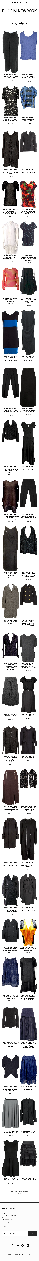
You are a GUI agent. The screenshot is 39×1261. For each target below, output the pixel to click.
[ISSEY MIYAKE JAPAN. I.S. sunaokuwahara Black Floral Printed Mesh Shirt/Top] (10, 193)
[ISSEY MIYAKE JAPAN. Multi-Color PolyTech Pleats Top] (28, 932)
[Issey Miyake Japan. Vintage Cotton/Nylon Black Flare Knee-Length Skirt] (28, 281)
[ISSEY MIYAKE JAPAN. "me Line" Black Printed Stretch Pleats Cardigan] (28, 778)
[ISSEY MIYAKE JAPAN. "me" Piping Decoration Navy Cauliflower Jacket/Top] (10, 645)
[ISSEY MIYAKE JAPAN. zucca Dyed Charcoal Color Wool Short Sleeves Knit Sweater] (28, 647)
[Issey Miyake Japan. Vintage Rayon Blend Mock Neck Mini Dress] (10, 237)
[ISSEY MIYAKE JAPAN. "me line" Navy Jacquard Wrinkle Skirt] (10, 972)
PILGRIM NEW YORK (25, 1254)
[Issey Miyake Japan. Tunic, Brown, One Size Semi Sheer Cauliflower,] (10, 496)
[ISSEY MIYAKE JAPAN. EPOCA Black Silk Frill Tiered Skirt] (28, 1153)
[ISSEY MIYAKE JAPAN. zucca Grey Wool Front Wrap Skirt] (10, 691)
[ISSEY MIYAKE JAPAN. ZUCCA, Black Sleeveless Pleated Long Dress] (28, 332)
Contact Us (5, 1221)
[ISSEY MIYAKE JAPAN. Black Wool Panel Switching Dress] (28, 442)
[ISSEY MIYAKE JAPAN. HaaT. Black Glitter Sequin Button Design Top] (10, 149)
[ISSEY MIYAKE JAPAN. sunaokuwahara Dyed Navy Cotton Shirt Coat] (28, 740)
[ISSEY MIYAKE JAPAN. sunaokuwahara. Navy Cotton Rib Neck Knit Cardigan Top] (10, 1066)
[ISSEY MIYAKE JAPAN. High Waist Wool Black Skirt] (10, 548)
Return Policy (6, 1223)
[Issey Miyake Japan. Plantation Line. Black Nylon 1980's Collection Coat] (10, 890)
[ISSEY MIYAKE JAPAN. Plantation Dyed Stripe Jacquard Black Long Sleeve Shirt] (10, 740)
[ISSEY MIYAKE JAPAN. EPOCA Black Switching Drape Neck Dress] (28, 694)
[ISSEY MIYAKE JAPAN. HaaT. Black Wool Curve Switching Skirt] (28, 387)
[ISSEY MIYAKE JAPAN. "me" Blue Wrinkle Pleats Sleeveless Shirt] (28, 45)
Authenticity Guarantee (9, 1215)
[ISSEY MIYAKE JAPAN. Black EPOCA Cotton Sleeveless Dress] (10, 1158)
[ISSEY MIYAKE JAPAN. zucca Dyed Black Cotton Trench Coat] (28, 889)
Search (4, 1213)
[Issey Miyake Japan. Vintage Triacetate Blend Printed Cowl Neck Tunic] (28, 194)
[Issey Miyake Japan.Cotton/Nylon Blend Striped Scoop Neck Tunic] (28, 233)
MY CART (24, 2)
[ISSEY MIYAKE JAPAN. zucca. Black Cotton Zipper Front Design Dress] (28, 839)
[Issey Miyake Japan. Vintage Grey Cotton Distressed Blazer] (28, 141)
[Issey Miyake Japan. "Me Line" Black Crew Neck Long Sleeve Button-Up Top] (10, 1017)
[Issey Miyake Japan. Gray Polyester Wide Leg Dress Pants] (10, 52)
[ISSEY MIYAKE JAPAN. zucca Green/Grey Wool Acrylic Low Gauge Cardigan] (28, 540)
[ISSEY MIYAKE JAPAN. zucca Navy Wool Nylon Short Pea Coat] (10, 930)
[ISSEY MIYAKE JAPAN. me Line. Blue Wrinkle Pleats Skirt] (28, 1070)
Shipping (4, 1217)
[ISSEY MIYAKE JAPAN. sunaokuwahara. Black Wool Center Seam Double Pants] (10, 383)
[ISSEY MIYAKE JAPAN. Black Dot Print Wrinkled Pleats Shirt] (10, 101)
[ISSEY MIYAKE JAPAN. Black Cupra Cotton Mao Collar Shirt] (28, 1111)
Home (25, 19)
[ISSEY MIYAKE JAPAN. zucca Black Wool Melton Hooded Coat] (10, 833)
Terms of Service (7, 1219)
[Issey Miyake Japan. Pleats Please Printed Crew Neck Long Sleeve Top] (10, 278)
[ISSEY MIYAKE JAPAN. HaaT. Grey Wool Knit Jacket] (10, 601)
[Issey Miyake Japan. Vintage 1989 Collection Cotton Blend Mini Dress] (10, 332)
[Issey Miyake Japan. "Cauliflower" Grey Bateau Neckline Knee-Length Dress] (28, 975)
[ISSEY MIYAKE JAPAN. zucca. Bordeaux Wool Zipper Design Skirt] (10, 787)
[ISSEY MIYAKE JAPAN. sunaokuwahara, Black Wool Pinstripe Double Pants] (28, 493)
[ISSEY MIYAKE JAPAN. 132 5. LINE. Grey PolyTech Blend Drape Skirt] (10, 1113)
